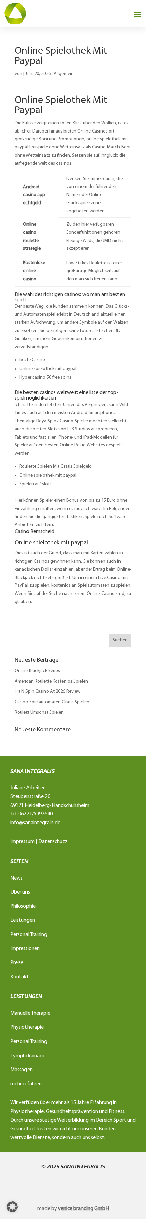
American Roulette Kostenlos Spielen (51, 681)
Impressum (22, 841)
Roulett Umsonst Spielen (39, 712)
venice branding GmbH (83, 1209)
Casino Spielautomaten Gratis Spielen (52, 702)
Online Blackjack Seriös (37, 670)
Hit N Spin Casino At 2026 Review (47, 691)
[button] (12, 1207)
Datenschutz (53, 841)
